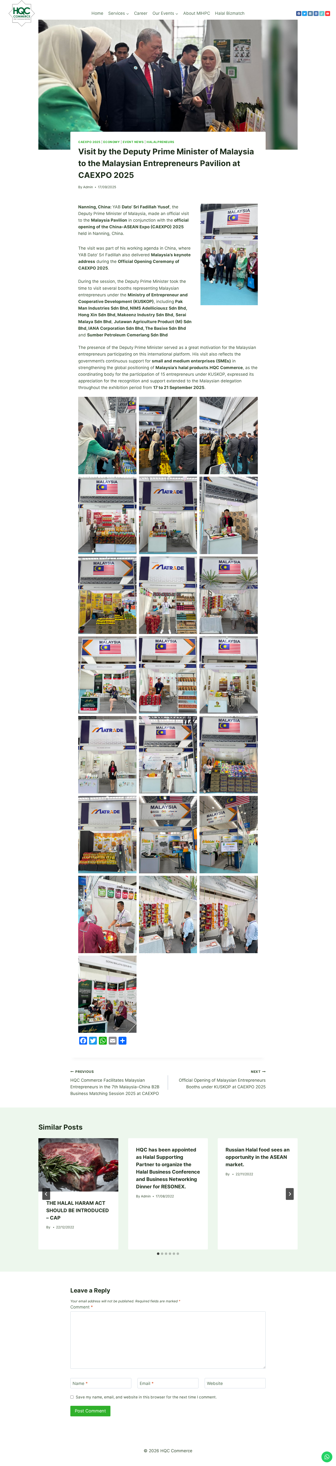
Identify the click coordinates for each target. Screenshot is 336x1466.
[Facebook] (298, 13)
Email (147, 1383)
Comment (81, 1307)
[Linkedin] (316, 13)
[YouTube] (327, 13)
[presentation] (78, 1164)
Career (140, 13)
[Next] (290, 1194)
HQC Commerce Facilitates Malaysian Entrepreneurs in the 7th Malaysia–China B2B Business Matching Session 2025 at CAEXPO (114, 1083)
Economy (111, 142)
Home (97, 13)
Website (215, 1383)
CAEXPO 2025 (89, 142)
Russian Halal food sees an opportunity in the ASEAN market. (258, 1157)
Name (80, 1383)
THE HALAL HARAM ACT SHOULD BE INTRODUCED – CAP (77, 1210)
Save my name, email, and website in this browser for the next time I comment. (146, 1397)
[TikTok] (321, 13)
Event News (133, 142)
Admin (88, 187)
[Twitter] (304, 13)
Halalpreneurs (160, 142)
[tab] (158, 1253)
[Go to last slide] (46, 1194)
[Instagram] (310, 13)
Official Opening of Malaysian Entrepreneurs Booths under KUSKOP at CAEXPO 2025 (222, 1079)
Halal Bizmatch (229, 13)
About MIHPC (196, 13)
